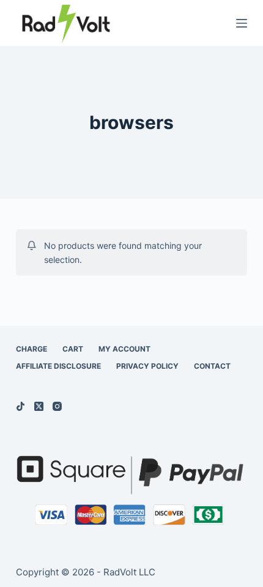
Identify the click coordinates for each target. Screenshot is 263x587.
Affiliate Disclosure (58, 366)
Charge (31, 348)
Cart (72, 348)
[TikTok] (20, 406)
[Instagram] (57, 406)
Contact (212, 366)
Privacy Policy (147, 366)
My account (124, 348)
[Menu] (241, 23)
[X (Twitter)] (38, 406)
